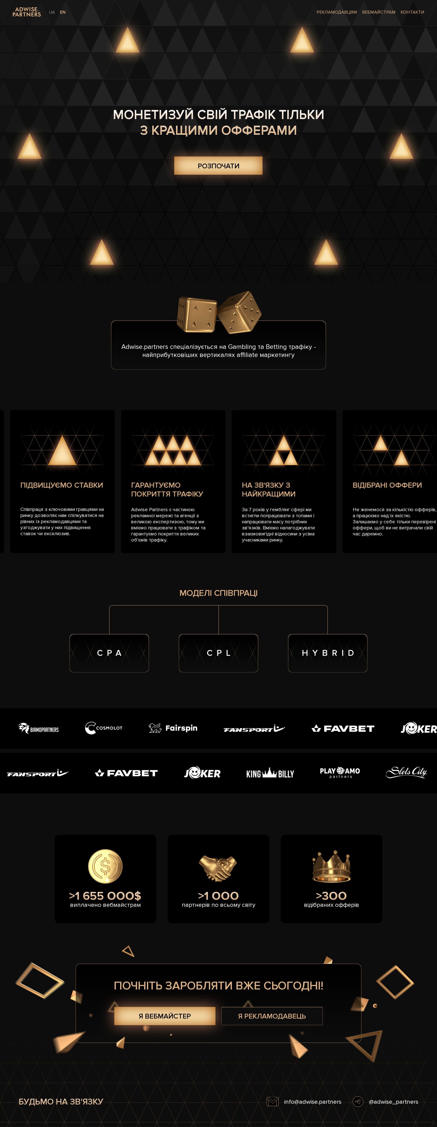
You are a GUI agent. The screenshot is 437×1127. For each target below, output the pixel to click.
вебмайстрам (379, 12)
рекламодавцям (337, 12)
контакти (412, 12)
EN (62, 12)
